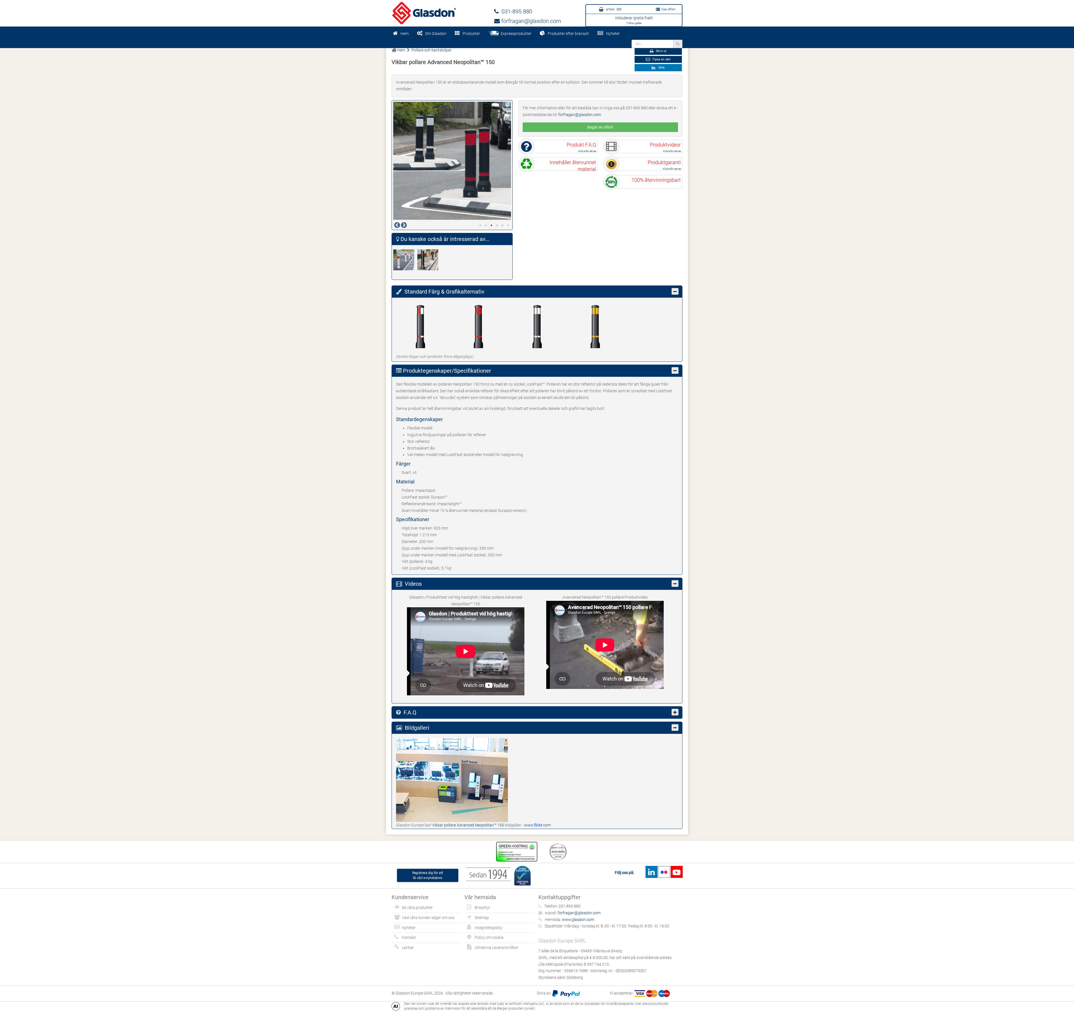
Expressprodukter (515, 33)
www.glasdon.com (578, 919)
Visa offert (667, 9)
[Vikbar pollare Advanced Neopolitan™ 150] (452, 780)
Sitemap (482, 917)
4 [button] (497, 225)
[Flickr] (664, 872)
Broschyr (482, 907)
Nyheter (613, 33)
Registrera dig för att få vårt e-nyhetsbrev (427, 875)
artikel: (613, 9)
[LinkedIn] (651, 872)
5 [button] (502, 225)
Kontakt (409, 937)
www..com (537, 825)
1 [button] (480, 225)
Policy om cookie (489, 937)
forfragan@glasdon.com (530, 21)
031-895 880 (515, 11)
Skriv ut (660, 51)
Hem (405, 33)
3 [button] (491, 225)
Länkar (408, 947)
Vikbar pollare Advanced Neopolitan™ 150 (468, 825)
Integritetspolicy (489, 927)
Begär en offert (600, 127)
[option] (452, 161)
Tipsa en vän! (661, 59)
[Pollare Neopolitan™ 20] (429, 259)
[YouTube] (676, 872)
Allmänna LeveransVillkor (496, 947)
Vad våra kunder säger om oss (428, 917)
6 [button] (508, 225)
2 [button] (486, 225)
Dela (661, 67)
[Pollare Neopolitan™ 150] (405, 259)
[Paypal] (566, 993)
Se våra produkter (417, 907)
